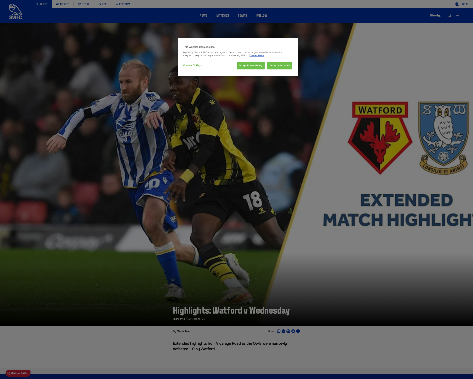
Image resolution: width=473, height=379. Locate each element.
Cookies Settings (192, 65)
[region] (238, 57)
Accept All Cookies (280, 65)
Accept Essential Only (251, 65)
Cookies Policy (257, 55)
